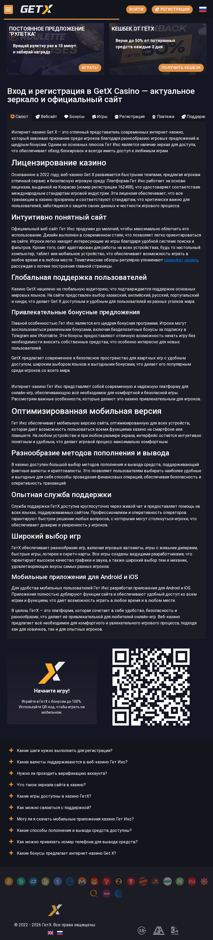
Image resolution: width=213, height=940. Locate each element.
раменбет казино (181, 259)
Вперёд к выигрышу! (51, 703)
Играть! (90, 67)
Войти (136, 9)
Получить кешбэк (181, 67)
